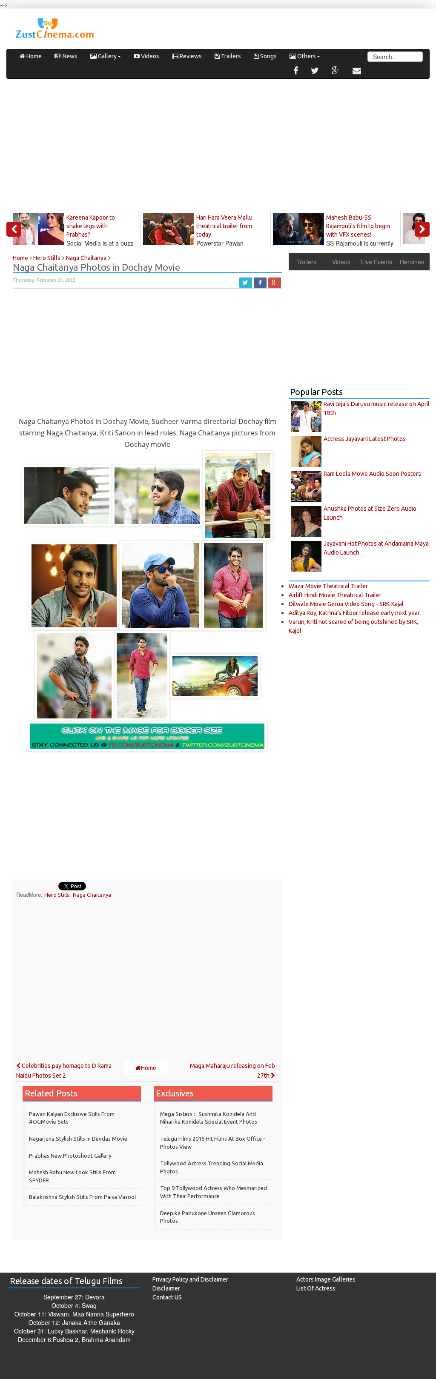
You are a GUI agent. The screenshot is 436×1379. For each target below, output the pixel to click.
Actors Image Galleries (326, 1279)
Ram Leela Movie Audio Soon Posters (372, 473)
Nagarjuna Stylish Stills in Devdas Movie (78, 1139)
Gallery (107, 56)
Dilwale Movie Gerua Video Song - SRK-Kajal (346, 604)
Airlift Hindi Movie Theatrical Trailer (335, 595)
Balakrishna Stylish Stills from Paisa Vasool (82, 1197)
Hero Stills (56, 895)
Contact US (167, 1297)
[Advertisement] (218, 146)
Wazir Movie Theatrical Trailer (328, 586)
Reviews (190, 56)
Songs (268, 56)
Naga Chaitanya (92, 895)
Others (306, 56)
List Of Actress (316, 1288)
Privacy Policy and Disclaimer (190, 1279)
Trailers (230, 56)
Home (33, 56)
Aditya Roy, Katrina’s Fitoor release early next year (354, 612)
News (69, 56)
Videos (149, 56)
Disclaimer (166, 1288)
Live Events (376, 261)
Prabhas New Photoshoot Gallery (70, 1156)
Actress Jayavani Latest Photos (365, 438)
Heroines (412, 261)
